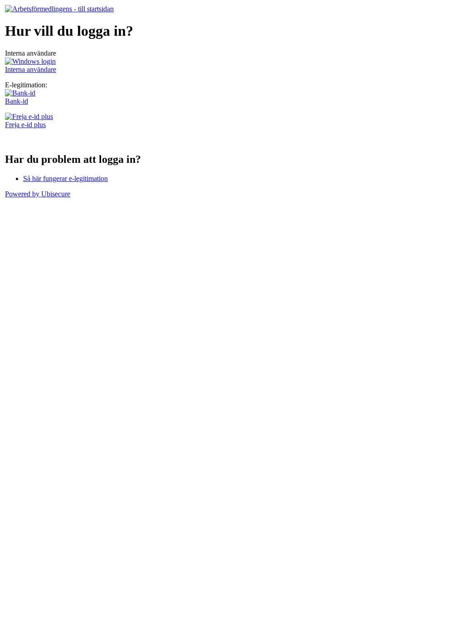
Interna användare (30, 69)
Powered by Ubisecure (37, 194)
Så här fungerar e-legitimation (65, 178)
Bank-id (16, 101)
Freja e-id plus (25, 124)
